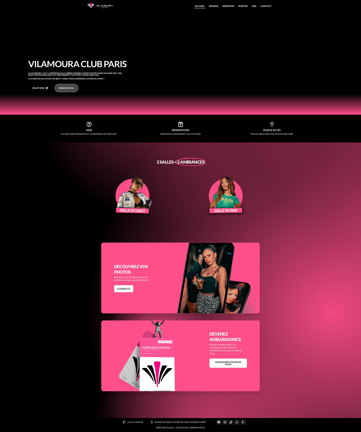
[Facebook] (219, 422)
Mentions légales (165, 427)
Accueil (200, 6)
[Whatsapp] (237, 422)
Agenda (213, 6)
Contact (266, 6)
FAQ (254, 6)
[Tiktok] (231, 422)
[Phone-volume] (243, 422)
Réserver (228, 6)
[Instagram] (225, 422)
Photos (243, 6)
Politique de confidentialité (190, 427)
